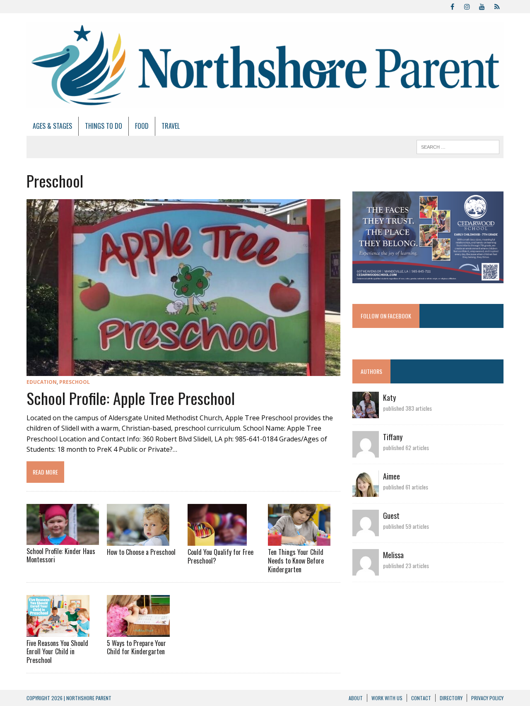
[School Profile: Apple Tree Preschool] (183, 370)
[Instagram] (467, 6)
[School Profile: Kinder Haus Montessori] (62, 539)
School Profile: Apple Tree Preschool (130, 398)
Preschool (74, 382)
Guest (391, 515)
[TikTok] (497, 6)
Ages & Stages (52, 126)
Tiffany (392, 436)
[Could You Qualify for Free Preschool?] (217, 540)
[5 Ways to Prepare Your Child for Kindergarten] (138, 631)
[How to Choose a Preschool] (138, 540)
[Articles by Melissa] (365, 570)
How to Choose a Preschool (141, 552)
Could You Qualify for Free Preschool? (220, 556)
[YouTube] (482, 6)
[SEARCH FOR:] (458, 146)
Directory (451, 697)
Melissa (393, 554)
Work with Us (386, 697)
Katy (389, 397)
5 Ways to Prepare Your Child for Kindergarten (136, 647)
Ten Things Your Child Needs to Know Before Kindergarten (296, 560)
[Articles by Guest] (365, 530)
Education (41, 382)
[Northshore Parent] (265, 65)
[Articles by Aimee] (365, 491)
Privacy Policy (487, 697)
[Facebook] (452, 6)
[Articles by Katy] (365, 412)
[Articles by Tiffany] (365, 452)
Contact (421, 697)
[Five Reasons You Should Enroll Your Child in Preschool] (57, 631)
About (356, 697)
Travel (170, 126)
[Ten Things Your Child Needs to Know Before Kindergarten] (299, 540)
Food (142, 126)
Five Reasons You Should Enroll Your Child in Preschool (57, 651)
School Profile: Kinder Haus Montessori (60, 555)
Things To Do (103, 126)
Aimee (391, 476)
